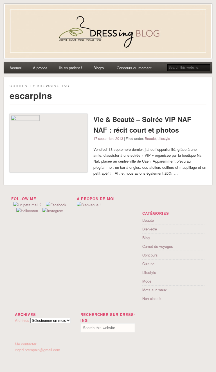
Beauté (150, 138)
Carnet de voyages (157, 246)
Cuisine (148, 263)
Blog (146, 237)
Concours (150, 255)
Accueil (16, 67)
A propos (40, 67)
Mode (146, 281)
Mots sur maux (154, 289)
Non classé (151, 298)
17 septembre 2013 (108, 138)
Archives (22, 320)
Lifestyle (164, 138)
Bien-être (149, 229)
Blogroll (99, 67)
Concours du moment (134, 67)
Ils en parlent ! (70, 67)
